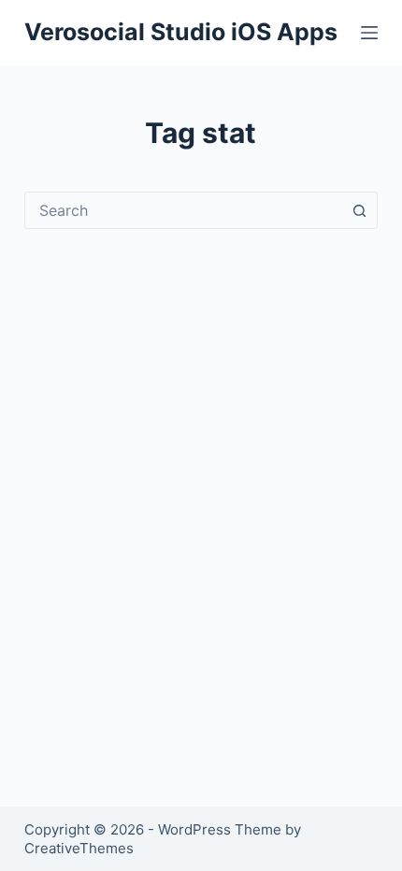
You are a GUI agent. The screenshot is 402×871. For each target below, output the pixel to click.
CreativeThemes (79, 848)
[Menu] (369, 32)
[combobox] (183, 210)
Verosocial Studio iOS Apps (180, 32)
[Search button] (359, 210)
